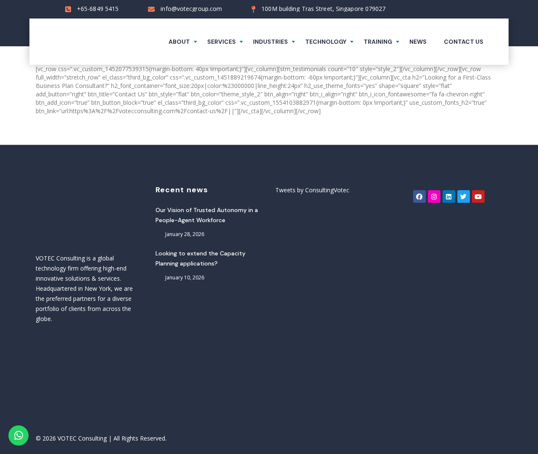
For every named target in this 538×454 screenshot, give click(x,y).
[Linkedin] (449, 196)
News (418, 41)
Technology (325, 41)
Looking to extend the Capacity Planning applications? (200, 258)
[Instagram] (434, 196)
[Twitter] (463, 196)
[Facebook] (419, 196)
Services (221, 41)
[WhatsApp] (18, 435)
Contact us (463, 41)
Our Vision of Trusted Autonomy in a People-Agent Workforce (207, 215)
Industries (270, 41)
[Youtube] (478, 196)
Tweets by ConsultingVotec (312, 190)
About (179, 41)
